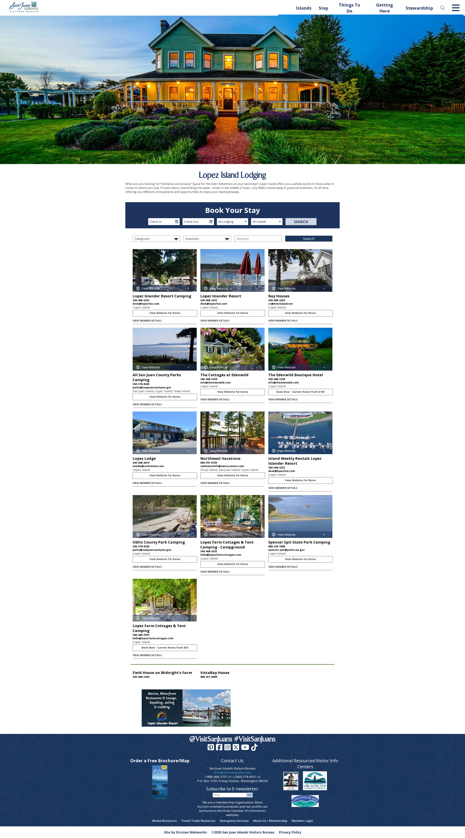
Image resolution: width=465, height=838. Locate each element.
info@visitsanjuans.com (232, 772)
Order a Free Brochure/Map (159, 761)
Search (301, 221)
